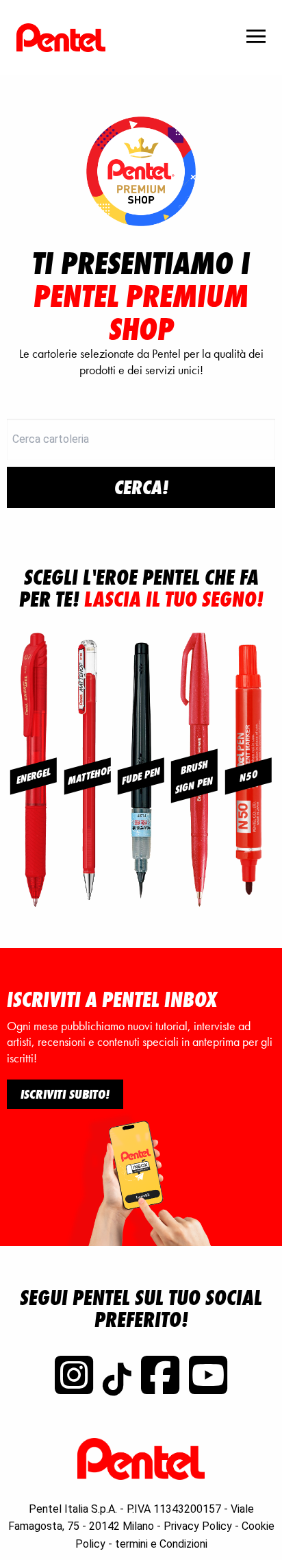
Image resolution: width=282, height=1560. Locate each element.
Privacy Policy (198, 1526)
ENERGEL (33, 776)
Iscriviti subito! (65, 1094)
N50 (248, 775)
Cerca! (141, 487)
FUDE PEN (141, 776)
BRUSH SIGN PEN (195, 776)
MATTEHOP (88, 775)
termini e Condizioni (161, 1543)
